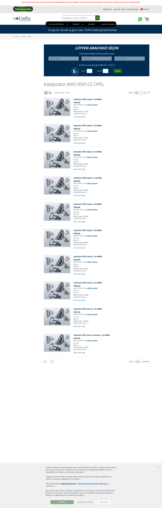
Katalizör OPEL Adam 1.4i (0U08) (88, 152)
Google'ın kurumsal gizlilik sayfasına (92, 484)
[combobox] (81, 17)
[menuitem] (57, 24)
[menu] (81, 24)
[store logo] (22, 19)
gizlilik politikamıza (68, 484)
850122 (23, 36)
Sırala (131, 93)
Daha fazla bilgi (79, 117)
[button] (145, 9)
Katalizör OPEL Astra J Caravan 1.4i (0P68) (92, 335)
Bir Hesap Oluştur (132, 9)
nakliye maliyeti (92, 105)
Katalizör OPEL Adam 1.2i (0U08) (88, 99)
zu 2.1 (83, 71)
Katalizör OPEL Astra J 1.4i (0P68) (88, 256)
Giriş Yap (117, 9)
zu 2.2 (99, 71)
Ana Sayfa (16, 36)
